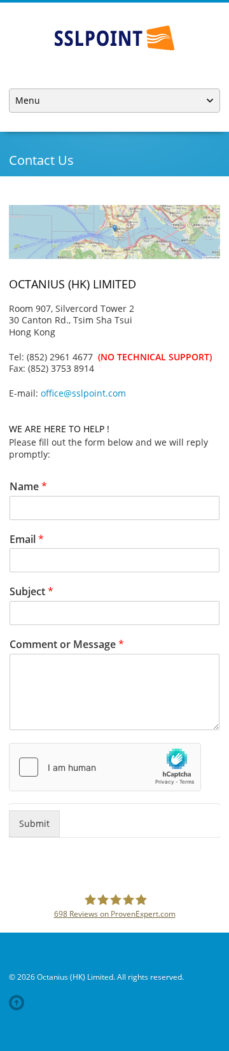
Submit (34, 823)
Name (28, 486)
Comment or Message (67, 644)
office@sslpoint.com (83, 393)
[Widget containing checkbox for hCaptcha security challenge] (105, 767)
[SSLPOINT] (114, 38)
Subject (31, 591)
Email (27, 539)
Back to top (19, 1002)
